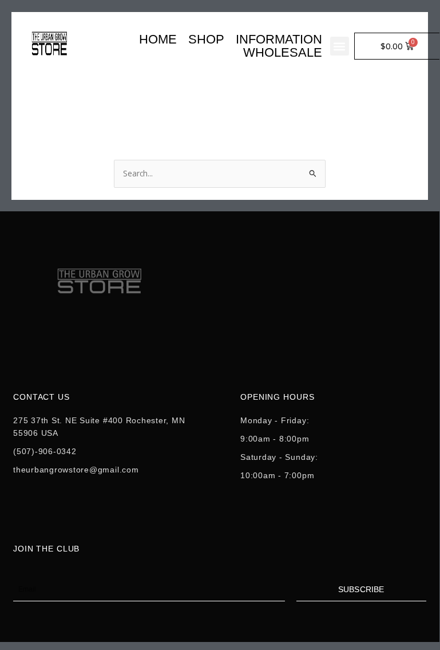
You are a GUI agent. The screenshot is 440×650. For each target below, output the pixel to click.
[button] (339, 46)
